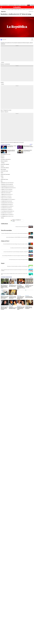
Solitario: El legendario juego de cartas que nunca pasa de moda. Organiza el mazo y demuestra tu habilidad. (14, 270)
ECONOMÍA (12, 9)
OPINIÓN (9, 9)
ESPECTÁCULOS (28, 9)
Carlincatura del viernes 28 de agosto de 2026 (21, 226)
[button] (1, 7)
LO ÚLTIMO (2, 9)
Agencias (3, 11)
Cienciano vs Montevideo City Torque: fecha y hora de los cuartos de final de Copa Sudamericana (14, 233)
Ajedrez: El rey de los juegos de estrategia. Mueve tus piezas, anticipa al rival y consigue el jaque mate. (14, 274)
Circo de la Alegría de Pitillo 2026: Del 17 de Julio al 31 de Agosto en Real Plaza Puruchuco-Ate (15, 255)
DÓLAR (32, 9)
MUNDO (18, 9)
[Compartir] (32, 39)
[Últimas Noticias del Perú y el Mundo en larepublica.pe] (17, 7)
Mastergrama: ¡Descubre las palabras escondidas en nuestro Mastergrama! (17, 266)
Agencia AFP (4, 39)
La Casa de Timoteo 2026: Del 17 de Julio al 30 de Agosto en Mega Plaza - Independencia (15, 251)
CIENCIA (21, 9)
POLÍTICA (6, 9)
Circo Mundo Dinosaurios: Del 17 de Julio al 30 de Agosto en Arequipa (18, 259)
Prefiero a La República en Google (16, 220)
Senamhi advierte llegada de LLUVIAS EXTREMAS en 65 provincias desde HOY (17, 237)
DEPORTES (24, 9)
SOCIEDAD (15, 9)
